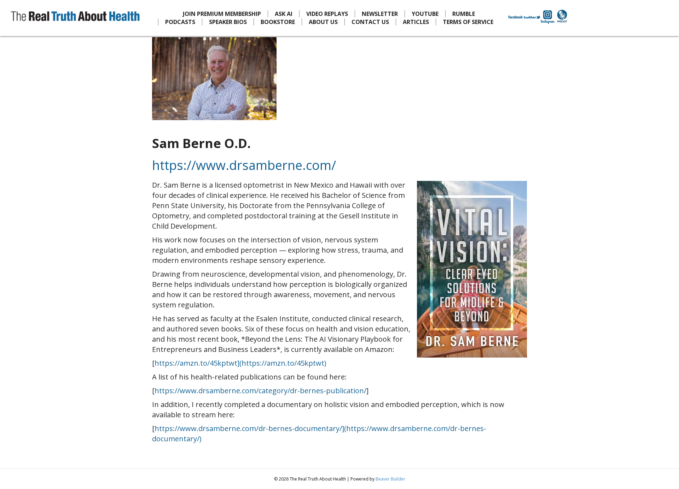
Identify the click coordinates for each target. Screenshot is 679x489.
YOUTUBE (425, 13)
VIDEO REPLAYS (327, 13)
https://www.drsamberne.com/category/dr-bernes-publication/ (260, 390)
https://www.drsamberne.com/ (244, 165)
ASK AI (283, 13)
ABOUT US (323, 21)
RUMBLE (463, 13)
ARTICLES (416, 21)
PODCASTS (180, 21)
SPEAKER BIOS (228, 21)
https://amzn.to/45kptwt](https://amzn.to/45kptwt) (240, 363)
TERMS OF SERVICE (468, 21)
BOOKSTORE (278, 21)
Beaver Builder (390, 479)
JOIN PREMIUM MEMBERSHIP (222, 13)
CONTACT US (370, 21)
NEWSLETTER (380, 13)
